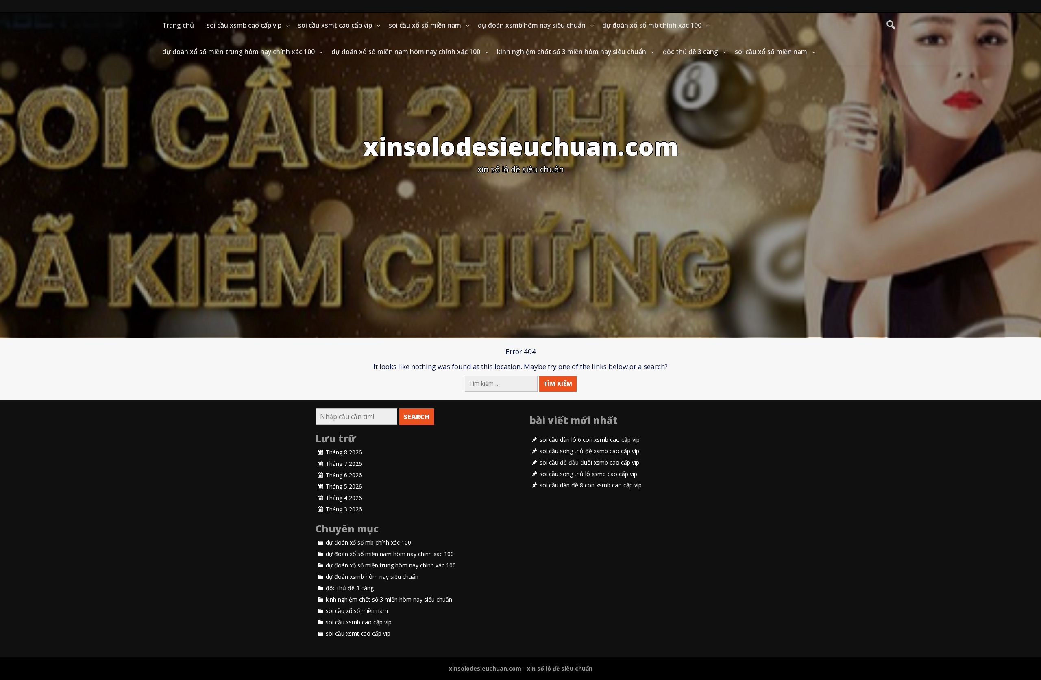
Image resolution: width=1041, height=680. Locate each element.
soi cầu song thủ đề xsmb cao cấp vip (589, 451)
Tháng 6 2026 (344, 475)
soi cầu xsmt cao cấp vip (335, 25)
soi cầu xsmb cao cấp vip (244, 25)
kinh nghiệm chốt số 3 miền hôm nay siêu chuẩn (571, 51)
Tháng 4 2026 (344, 498)
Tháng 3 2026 (344, 509)
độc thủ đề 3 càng (690, 51)
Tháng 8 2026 (344, 452)
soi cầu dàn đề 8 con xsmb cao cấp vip (591, 485)
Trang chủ (178, 25)
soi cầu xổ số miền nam (425, 25)
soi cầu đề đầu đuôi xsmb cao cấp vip (589, 462)
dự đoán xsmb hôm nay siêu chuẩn (532, 25)
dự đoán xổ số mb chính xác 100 (651, 25)
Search (416, 416)
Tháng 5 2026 (344, 486)
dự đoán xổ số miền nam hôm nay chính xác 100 (405, 51)
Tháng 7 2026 (344, 463)
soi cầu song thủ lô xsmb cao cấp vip (588, 474)
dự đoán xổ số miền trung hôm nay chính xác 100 (238, 51)
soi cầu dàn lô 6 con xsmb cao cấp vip (590, 439)
